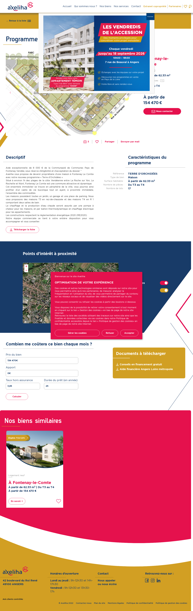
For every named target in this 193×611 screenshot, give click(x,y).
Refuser (110, 333)
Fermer (150, 17)
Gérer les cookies (77, 333)
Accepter (129, 333)
